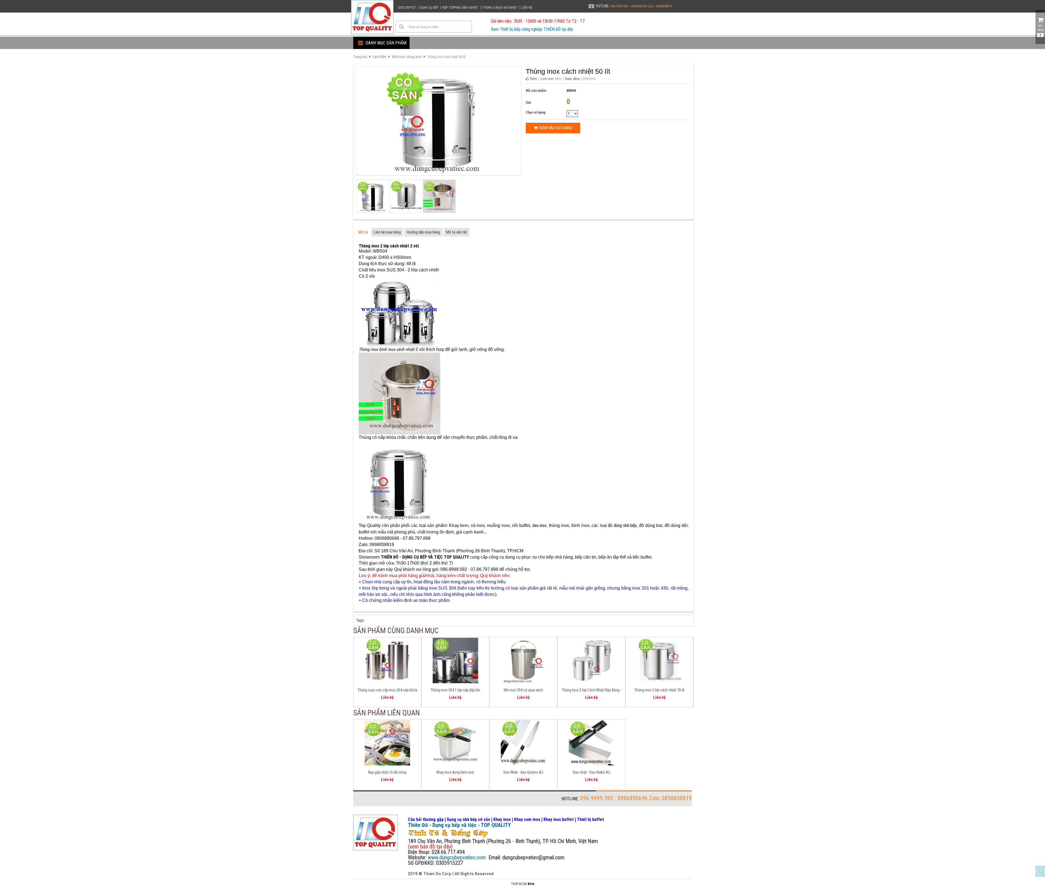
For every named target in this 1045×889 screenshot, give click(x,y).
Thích (532, 79)
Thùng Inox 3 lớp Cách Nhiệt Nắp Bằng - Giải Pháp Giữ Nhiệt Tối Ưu (591, 691)
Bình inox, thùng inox (407, 57)
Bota (531, 884)
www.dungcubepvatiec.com (457, 857)
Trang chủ (360, 57)
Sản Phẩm (379, 57)
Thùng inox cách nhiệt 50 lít (446, 57)
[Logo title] (372, 17)
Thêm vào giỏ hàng (554, 127)
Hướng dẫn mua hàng (423, 232)
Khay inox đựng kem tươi (455, 772)
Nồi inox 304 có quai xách (523, 690)
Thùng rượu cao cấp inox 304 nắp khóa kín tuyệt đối (387, 691)
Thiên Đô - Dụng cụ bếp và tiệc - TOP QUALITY (459, 825)
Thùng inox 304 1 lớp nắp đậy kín (455, 690)
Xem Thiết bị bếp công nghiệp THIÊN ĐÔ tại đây (532, 29)
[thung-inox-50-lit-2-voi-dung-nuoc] (439, 196)
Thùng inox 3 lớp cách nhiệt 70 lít (659, 690)
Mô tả (363, 232)
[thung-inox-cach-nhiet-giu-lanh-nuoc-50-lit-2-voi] (372, 196)
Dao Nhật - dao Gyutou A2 (523, 772)
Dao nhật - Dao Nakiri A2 (591, 772)
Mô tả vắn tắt (456, 232)
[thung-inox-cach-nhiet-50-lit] (405, 196)
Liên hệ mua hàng (387, 232)
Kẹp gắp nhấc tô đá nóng (387, 772)
